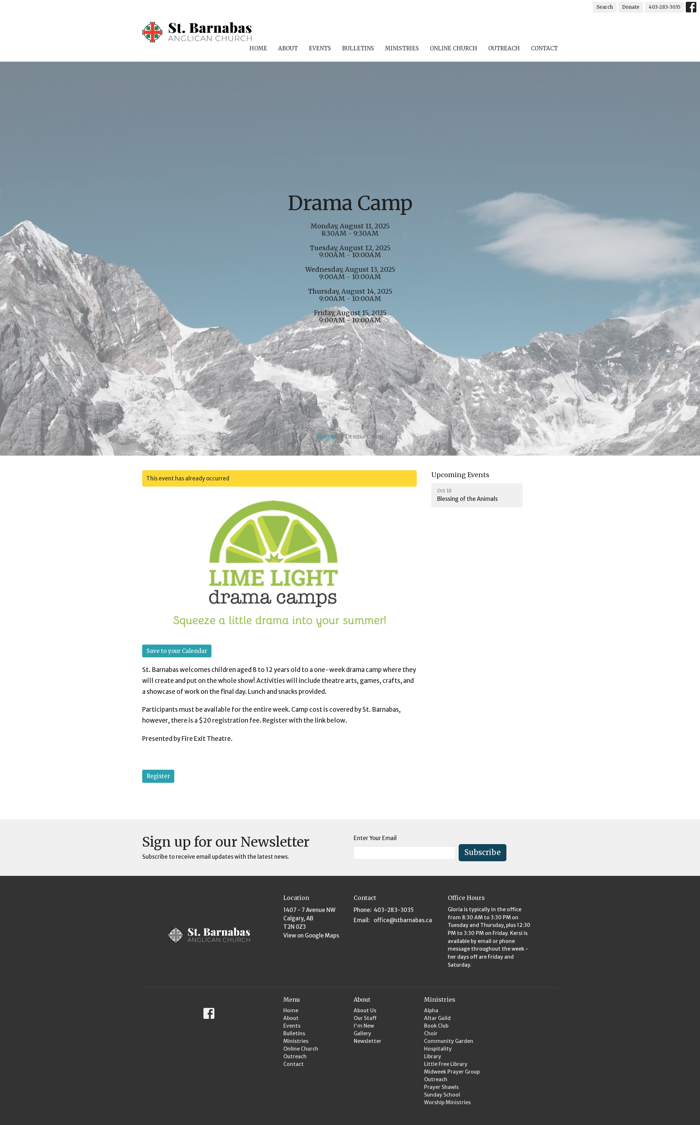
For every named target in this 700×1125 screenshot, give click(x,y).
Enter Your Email (375, 838)
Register (158, 776)
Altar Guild (437, 1018)
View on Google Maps (311, 935)
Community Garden (448, 1041)
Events (320, 48)
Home (258, 48)
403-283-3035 (664, 7)
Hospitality (438, 1048)
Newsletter (367, 1041)
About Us (365, 1010)
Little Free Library (445, 1064)
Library (432, 1056)
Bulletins (358, 48)
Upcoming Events (460, 475)
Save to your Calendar (177, 650)
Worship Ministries (447, 1102)
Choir (431, 1033)
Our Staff (365, 1018)
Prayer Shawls (441, 1087)
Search (604, 7)
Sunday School (442, 1094)
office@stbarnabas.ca (403, 920)
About (288, 48)
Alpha (431, 1010)
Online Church (453, 48)
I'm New (364, 1025)
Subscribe (482, 852)
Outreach (504, 48)
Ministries (402, 48)
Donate (630, 7)
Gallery (362, 1033)
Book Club (436, 1025)
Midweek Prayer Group (452, 1071)
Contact (544, 48)
